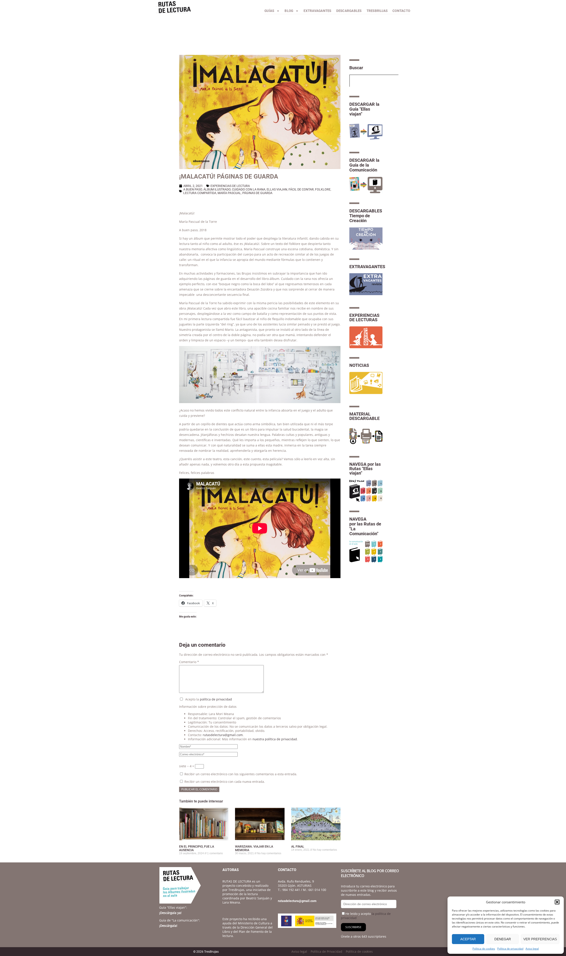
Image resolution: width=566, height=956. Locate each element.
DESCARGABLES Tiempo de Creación (365, 215)
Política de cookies (483, 948)
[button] (557, 902)
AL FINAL (297, 846)
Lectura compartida (199, 193)
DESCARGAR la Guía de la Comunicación (364, 165)
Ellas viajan (277, 189)
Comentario (189, 662)
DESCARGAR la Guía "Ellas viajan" (364, 109)
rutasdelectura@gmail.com (223, 735)
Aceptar (468, 939)
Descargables (349, 11)
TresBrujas (377, 11)
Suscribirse (353, 927)
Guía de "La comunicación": (179, 920)
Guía (173, 907)
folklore (323, 189)
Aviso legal (532, 948)
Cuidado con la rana (248, 189)
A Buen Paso (192, 189)
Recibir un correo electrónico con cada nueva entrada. (224, 781)
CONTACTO (401, 11)
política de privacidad (216, 699)
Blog (289, 11)
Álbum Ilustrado (217, 189)
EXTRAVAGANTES (367, 266)
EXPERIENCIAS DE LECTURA (230, 186)
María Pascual (229, 193)
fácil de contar (301, 189)
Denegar (502, 939)
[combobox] (374, 81)
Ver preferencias (540, 939)
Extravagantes (317, 11)
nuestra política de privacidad (274, 739)
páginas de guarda (257, 193)
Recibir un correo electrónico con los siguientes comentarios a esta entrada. (240, 774)
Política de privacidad (510, 948)
